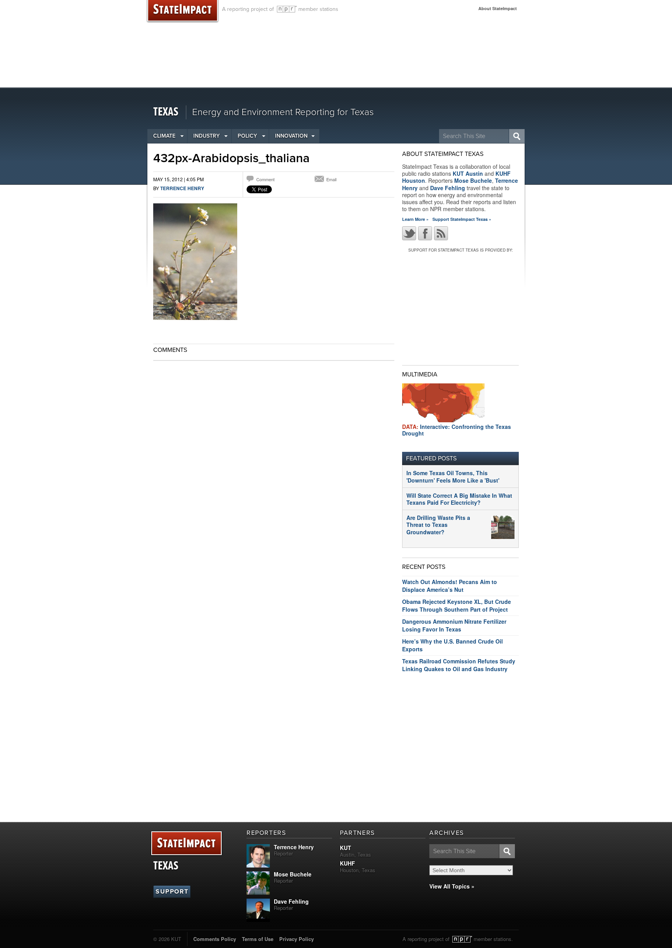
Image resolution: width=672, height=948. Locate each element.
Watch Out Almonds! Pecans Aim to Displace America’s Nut (449, 585)
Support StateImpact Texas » (461, 219)
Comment (265, 179)
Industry (206, 136)
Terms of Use (257, 939)
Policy (247, 136)
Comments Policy (214, 939)
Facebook (425, 233)
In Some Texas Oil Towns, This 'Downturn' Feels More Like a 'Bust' (452, 476)
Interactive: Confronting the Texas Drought (456, 430)
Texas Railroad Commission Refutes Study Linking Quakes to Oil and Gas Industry (458, 665)
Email (331, 179)
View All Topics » (451, 886)
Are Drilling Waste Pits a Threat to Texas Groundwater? (438, 524)
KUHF (347, 863)
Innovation (291, 136)
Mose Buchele (473, 180)
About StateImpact (497, 8)
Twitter (409, 233)
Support (172, 892)
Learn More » (415, 219)
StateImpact (186, 843)
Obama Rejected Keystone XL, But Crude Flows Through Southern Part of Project (456, 605)
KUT (345, 848)
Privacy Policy (296, 939)
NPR (287, 9)
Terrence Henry (182, 188)
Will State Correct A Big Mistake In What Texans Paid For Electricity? (459, 498)
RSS (441, 233)
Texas (165, 112)
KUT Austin (468, 173)
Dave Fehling (447, 188)
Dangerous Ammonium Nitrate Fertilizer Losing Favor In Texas (454, 625)
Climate (164, 136)
